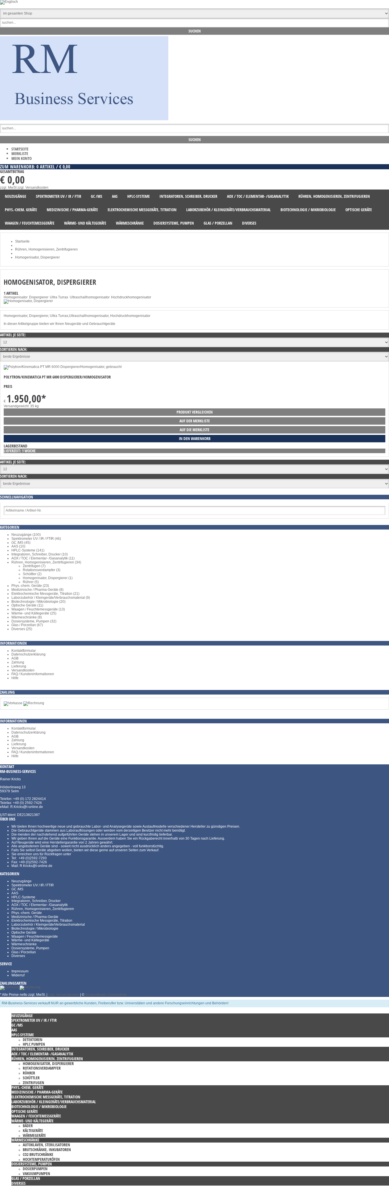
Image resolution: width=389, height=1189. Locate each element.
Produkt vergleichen (195, 412)
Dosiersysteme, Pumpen (30, 948)
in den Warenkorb (194, 438)
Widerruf (17, 975)
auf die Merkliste (194, 429)
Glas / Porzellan (23, 952)
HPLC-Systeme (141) (27, 550)
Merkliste (19, 153)
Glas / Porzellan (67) (27, 625)
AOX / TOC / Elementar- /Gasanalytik (39, 905)
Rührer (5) (31, 582)
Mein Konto (21, 158)
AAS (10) (18, 546)
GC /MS (17, 889)
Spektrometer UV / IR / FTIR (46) (36, 539)
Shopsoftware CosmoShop (106, 995)
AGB (15, 658)
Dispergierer (38, 297)
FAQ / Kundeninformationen (32, 674)
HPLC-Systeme (23, 897)
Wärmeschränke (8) (26, 617)
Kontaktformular (23, 651)
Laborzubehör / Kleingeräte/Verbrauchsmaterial (48, 925)
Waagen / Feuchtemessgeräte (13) (38, 609)
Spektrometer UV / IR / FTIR (32, 885)
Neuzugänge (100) (26, 535)
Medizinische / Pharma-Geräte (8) (37, 590)
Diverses (18, 956)
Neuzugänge (21, 881)
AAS (14, 893)
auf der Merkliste (194, 421)
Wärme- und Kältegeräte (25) (33, 613)
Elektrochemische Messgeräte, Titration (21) (45, 594)
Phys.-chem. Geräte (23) (30, 586)
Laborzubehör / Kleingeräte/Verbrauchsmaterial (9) (50, 598)
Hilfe (15, 678)
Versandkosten (22, 670)
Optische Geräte (23, 932)
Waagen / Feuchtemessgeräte (34, 936)
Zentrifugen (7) (34, 566)
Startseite (19, 149)
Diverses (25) (21, 629)
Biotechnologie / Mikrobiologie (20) (38, 602)
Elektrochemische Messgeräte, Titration (41, 921)
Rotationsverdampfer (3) (41, 570)
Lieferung (18, 666)
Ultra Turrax (59, 297)
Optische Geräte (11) (27, 605)
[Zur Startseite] (84, 119)
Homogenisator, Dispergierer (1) (48, 578)
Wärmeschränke (24, 944)
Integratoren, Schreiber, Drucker (36, 901)
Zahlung (17, 662)
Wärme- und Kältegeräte (30, 940)
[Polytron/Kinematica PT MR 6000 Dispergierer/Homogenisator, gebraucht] (63, 367)
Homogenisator (15, 297)
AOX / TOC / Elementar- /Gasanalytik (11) (43, 558)
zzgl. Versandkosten (32, 188)
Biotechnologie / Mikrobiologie (34, 929)
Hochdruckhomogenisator (131, 297)
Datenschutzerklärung (28, 654)
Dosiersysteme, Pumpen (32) (33, 621)
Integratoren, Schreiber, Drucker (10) (39, 554)
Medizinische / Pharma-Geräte (34, 917)
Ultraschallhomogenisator (89, 297)
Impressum (19, 971)
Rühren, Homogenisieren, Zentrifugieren (42, 909)
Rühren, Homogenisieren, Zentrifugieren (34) (46, 562)
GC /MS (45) (20, 543)
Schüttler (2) (32, 574)
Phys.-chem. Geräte (26, 913)
